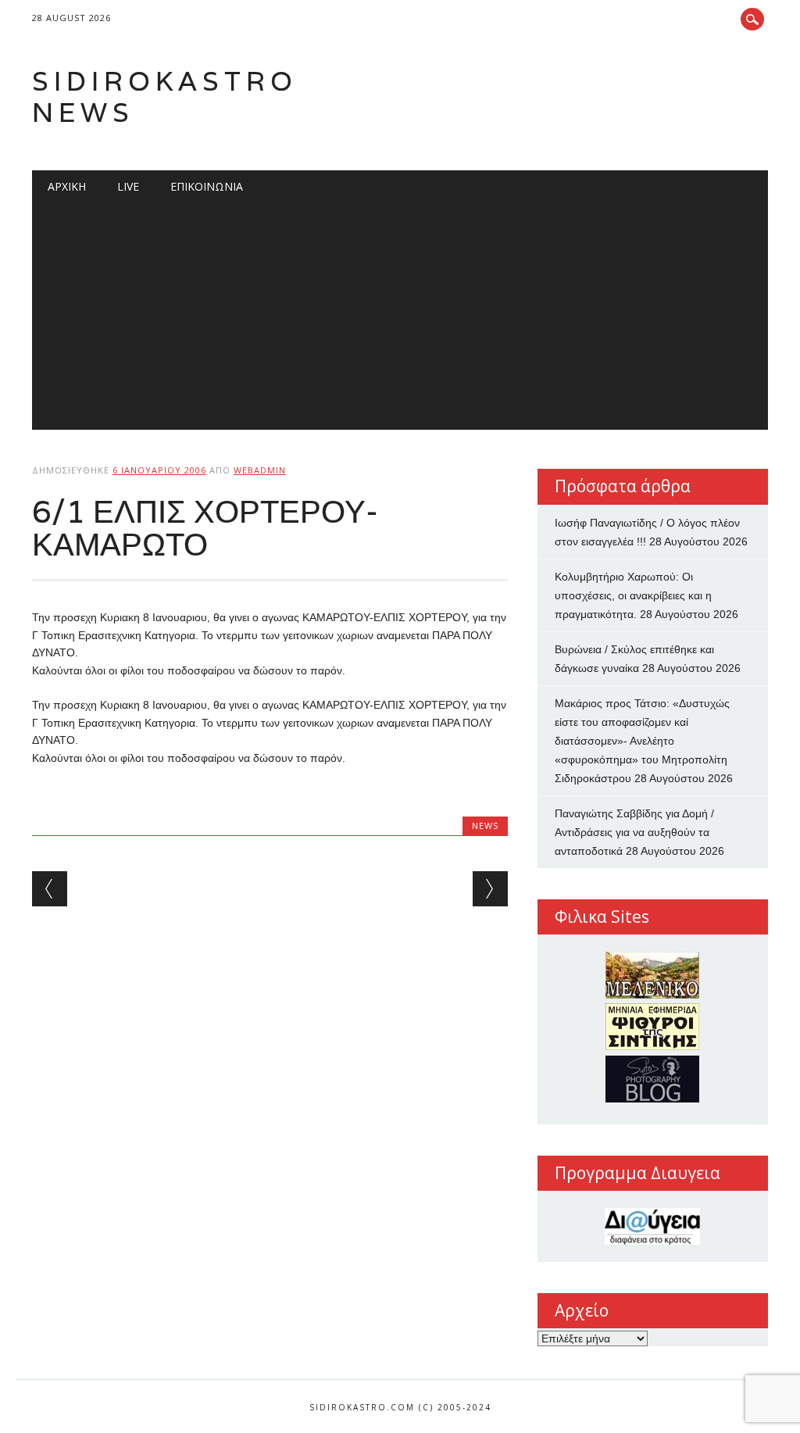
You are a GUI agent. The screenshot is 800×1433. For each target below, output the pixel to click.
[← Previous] (49, 888)
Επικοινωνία (206, 186)
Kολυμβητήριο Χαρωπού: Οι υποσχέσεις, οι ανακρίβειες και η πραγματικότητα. (633, 595)
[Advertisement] (400, 320)
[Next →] (490, 888)
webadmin (260, 470)
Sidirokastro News (165, 96)
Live (128, 186)
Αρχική (67, 186)
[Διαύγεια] (653, 1226)
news (485, 825)
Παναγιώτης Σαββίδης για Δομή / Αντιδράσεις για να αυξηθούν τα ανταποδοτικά (634, 832)
